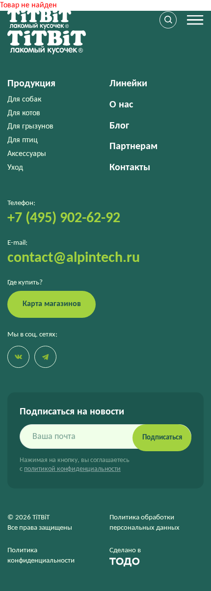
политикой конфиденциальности (72, 469)
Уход (15, 168)
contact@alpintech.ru (73, 258)
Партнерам (133, 147)
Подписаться (162, 437)
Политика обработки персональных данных (144, 523)
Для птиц (22, 140)
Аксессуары (26, 154)
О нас (121, 105)
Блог (119, 126)
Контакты (129, 168)
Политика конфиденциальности (41, 556)
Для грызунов (30, 126)
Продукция (31, 84)
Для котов (23, 113)
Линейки (128, 84)
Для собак (24, 99)
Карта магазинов (52, 304)
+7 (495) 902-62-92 (63, 218)
